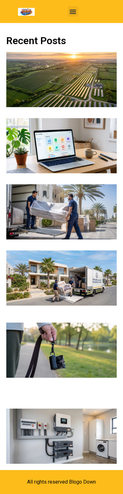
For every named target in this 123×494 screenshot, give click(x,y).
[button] (73, 11)
